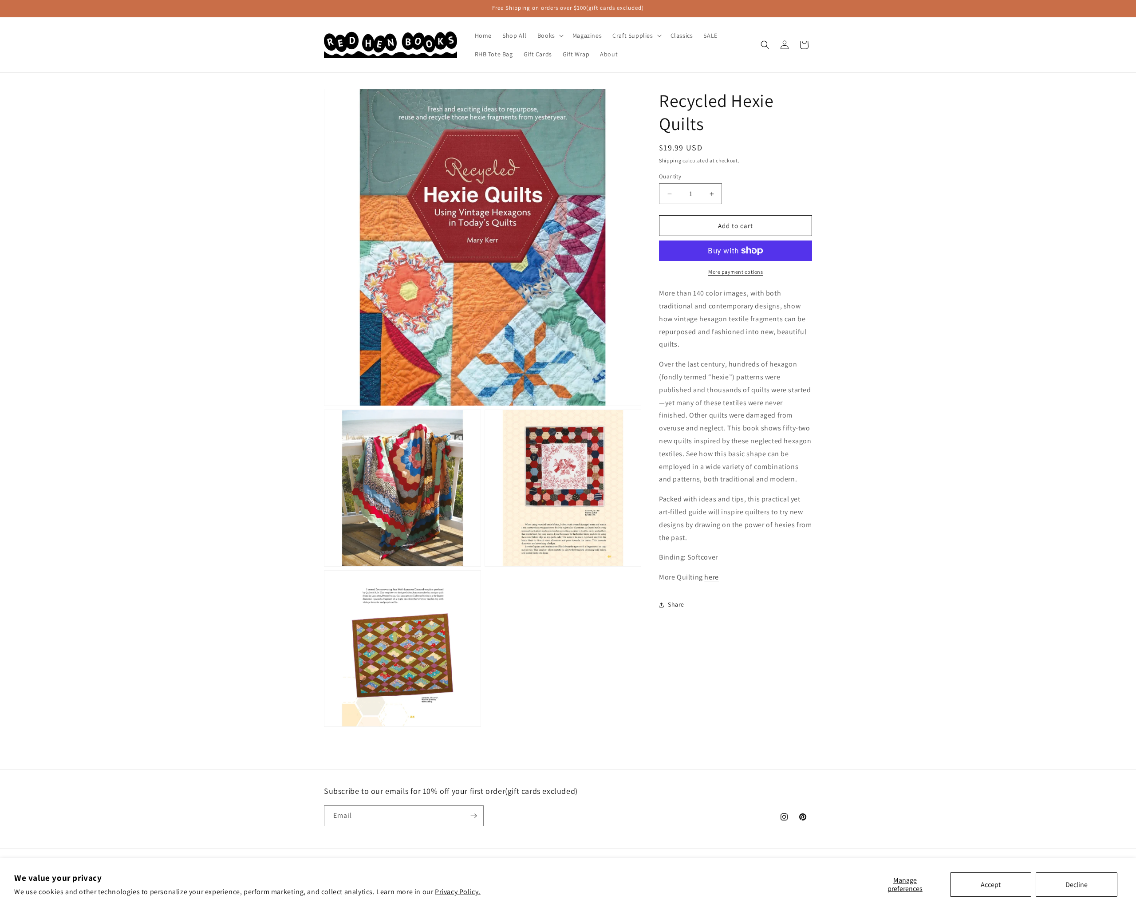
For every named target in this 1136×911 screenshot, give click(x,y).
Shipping (670, 160)
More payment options (735, 271)
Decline (1076, 884)
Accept (991, 884)
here (711, 577)
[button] (549, 35)
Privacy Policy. (458, 891)
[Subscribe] (473, 815)
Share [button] (676, 604)
